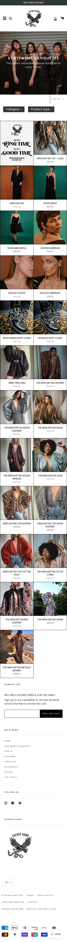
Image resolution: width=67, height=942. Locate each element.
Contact (33, 902)
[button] (13, 109)
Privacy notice (45, 895)
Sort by (57, 99)
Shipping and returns (12, 909)
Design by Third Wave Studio (42, 909)
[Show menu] (5, 18)
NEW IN (8, 751)
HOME (7, 741)
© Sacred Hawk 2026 (12, 895)
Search (30, 895)
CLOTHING (9, 756)
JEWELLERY (10, 762)
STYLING (8, 772)
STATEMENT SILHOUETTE (17, 746)
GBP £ (7, 882)
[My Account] (53, 18)
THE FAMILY (10, 777)
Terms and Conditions (13, 902)
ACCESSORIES (11, 767)
